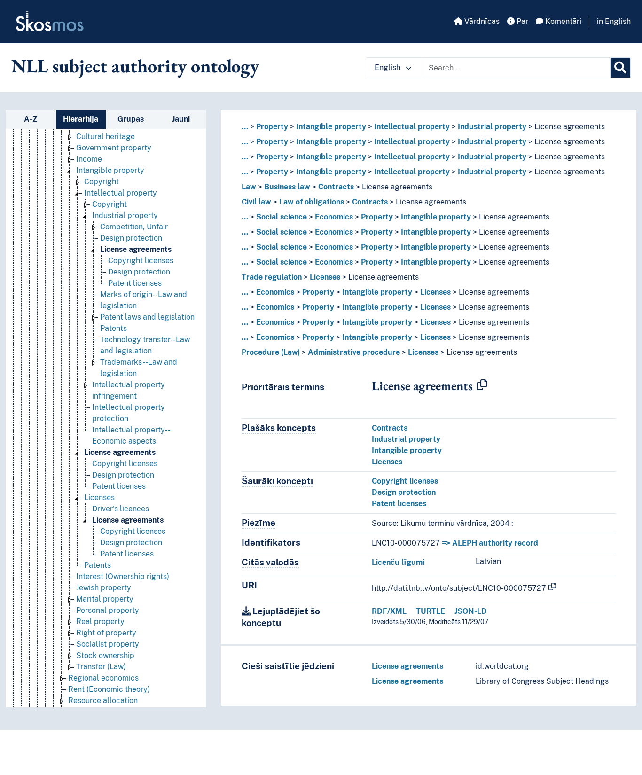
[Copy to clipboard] (481, 385)
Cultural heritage (105, 136)
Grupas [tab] (130, 119)
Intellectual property (120, 192)
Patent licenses (135, 283)
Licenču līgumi (398, 562)
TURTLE (430, 611)
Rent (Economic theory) (109, 689)
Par (521, 21)
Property (272, 126)
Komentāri (562, 21)
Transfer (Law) (101, 666)
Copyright (101, 181)
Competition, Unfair (134, 226)
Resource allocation (103, 700)
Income (89, 159)
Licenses (99, 497)
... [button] (245, 126)
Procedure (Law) (271, 352)
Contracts (336, 186)
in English (614, 21)
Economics (334, 216)
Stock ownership (105, 655)
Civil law (256, 201)
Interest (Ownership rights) (122, 576)
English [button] (388, 67)
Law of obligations (311, 201)
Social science (281, 216)
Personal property (107, 610)
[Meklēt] (620, 67)
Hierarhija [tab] (80, 119)
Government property (113, 147)
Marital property (104, 599)
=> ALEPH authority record (490, 543)
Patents (113, 328)
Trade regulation (272, 277)
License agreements (136, 249)
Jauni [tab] (181, 119)
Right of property (106, 632)
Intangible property (110, 170)
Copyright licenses (140, 260)
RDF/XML (389, 611)
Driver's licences (120, 508)
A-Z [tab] (31, 119)
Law (249, 186)
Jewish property (103, 587)
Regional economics (103, 677)
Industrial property (125, 215)
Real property (100, 621)
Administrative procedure (354, 352)
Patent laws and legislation (147, 317)
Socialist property (107, 644)
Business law (287, 186)
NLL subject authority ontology (135, 66)
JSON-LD (470, 611)
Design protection (131, 238)
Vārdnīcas (481, 21)
